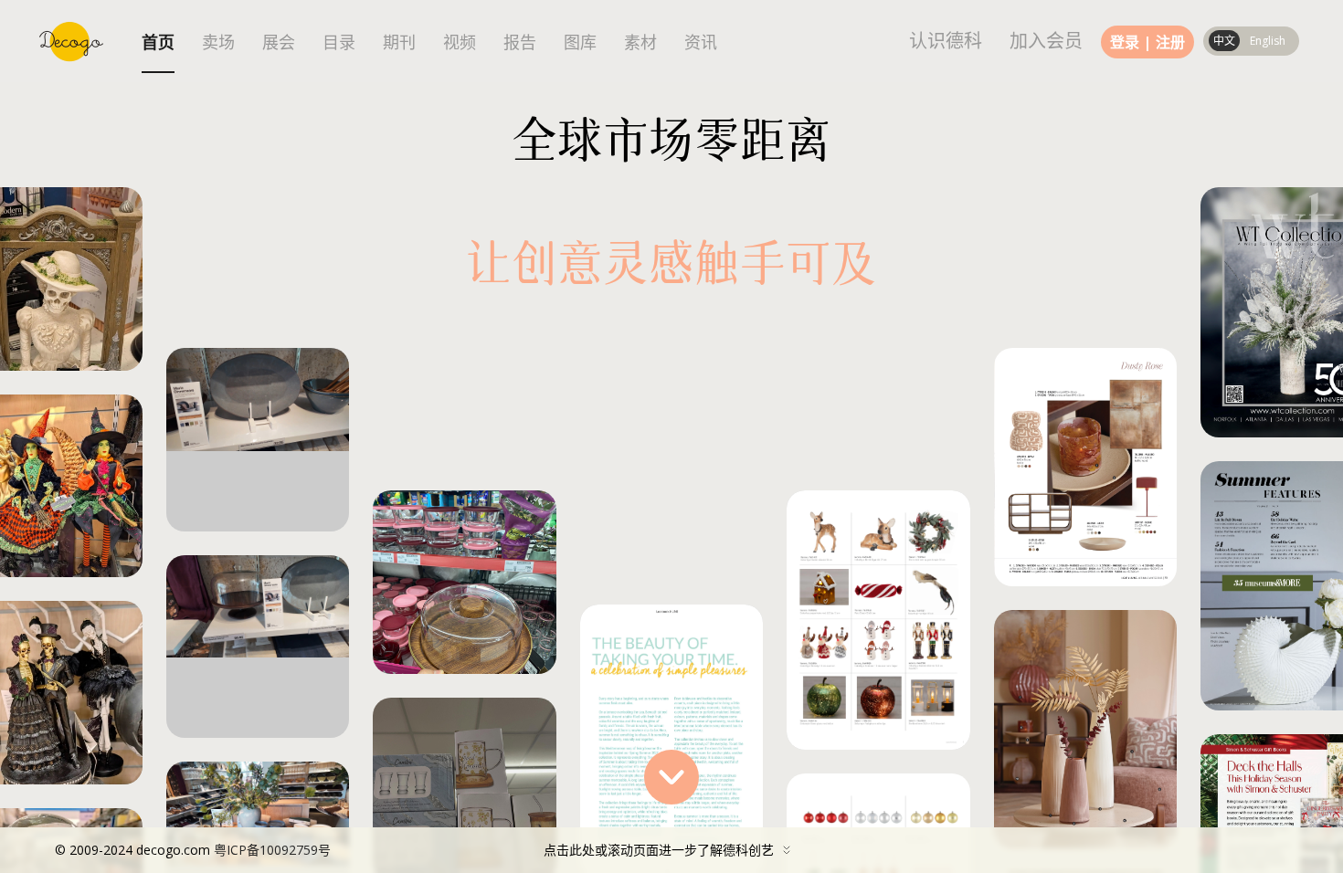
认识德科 (945, 40)
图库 (580, 43)
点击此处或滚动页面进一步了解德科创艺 (414, 849)
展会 (278, 43)
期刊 (399, 43)
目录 (339, 43)
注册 (1170, 42)
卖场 (218, 43)
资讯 (700, 43)
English (1267, 40)
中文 (1224, 40)
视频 (459, 43)
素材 (640, 43)
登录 (1124, 42)
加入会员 (1046, 40)
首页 (158, 43)
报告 (519, 43)
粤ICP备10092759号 (272, 849)
